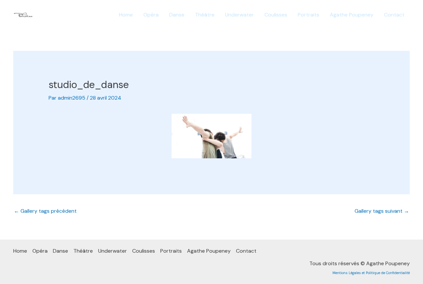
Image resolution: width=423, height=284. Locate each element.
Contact (394, 14)
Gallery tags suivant (382, 210)
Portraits (308, 14)
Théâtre (204, 14)
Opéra (151, 14)
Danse (176, 14)
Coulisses (275, 14)
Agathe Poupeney (351, 14)
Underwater (239, 14)
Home (126, 14)
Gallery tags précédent (45, 210)
